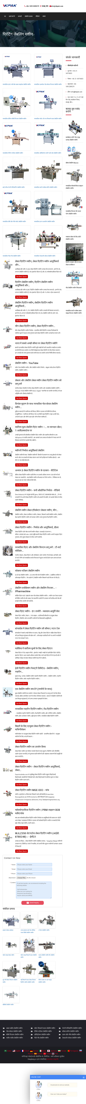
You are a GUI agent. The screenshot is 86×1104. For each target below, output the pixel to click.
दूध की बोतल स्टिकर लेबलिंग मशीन (10, 981)
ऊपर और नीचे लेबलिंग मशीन (71, 1034)
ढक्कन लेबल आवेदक (8, 930)
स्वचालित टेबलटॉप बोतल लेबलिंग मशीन (44, 256)
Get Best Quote (21, 277)
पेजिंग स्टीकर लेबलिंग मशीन (43, 1031)
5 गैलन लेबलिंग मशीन (44, 930)
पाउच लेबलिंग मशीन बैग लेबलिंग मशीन (47, 956)
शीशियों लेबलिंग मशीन (8, 1004)
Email (13, 869)
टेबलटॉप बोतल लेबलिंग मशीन (71, 1038)
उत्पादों (20, 16)
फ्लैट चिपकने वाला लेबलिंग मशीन (44, 1028)
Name (13, 864)
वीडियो (37, 16)
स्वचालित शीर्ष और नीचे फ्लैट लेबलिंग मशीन (14, 221)
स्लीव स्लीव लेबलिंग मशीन (14, 1038)
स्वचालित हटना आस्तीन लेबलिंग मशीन (44, 221)
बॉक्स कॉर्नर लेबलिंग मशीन (70, 1031)
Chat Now (58, 1097)
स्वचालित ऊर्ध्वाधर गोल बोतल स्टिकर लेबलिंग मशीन (48, 84)
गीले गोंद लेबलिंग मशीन (41, 1038)
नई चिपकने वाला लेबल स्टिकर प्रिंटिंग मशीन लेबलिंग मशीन (28, 981)
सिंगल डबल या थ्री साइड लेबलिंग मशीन (45, 981)
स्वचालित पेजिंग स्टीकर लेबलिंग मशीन (13, 153)
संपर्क (44, 16)
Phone (13, 873)
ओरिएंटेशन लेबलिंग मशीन (42, 1034)
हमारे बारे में (12, 16)
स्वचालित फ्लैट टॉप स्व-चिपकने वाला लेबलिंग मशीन (48, 118)
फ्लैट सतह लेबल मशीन (8, 955)
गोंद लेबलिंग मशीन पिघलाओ (74, 288)
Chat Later (69, 1098)
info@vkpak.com (57, 6)
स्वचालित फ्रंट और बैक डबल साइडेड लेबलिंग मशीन (17, 84)
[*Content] (10, 898)
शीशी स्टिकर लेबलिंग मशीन (14, 1034)
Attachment (12, 878)
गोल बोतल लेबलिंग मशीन (14, 1031)
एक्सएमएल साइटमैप (52, 1059)
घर (5, 16)
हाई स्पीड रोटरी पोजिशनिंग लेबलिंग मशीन (14, 187)
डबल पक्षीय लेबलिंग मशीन (14, 1028)
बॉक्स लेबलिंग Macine (72, 163)
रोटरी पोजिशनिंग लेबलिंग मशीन (72, 1028)
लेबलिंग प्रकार (29, 16)
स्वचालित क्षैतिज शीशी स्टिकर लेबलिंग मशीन (14, 118)
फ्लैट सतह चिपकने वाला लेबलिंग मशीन (29, 956)
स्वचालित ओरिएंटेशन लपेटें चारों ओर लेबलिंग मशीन (47, 153)
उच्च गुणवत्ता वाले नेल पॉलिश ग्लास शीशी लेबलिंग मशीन (28, 931)
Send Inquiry (34, 903)
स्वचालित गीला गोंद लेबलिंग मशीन (11, 256)
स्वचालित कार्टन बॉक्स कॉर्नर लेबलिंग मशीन (45, 187)
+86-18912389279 (32, 6)
